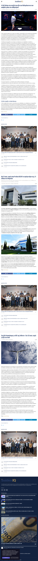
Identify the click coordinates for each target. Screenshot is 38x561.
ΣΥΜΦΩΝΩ (6, 557)
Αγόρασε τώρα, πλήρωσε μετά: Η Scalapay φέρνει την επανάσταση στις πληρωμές (14, 547)
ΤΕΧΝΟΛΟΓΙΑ (17, 9)
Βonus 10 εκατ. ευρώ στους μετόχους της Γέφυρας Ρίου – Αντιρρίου (14, 503)
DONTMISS (3, 183)
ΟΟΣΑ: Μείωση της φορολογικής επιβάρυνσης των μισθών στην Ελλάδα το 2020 (11, 543)
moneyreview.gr (6, 416)
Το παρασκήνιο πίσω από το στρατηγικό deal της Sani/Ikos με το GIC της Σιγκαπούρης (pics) (15, 165)
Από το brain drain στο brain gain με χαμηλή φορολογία (10, 162)
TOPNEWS (3, 9)
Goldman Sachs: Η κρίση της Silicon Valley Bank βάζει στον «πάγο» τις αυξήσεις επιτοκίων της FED (15, 156)
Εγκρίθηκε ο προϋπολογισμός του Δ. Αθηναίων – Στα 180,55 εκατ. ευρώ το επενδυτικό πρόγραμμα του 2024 (19, 507)
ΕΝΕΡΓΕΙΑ (7, 339)
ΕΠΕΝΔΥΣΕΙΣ (11, 339)
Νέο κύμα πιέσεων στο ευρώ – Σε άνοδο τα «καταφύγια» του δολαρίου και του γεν (14, 159)
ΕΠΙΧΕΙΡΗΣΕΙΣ (13, 9)
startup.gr (5, 111)
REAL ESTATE (8, 183)
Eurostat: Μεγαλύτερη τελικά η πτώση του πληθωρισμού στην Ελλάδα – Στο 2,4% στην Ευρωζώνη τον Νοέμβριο (19, 499)
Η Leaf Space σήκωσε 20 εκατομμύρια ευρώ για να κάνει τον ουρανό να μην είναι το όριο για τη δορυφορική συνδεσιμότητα (17, 152)
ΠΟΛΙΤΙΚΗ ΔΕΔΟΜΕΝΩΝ (14, 557)
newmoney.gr (5, 269)
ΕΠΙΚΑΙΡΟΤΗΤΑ (8, 9)
